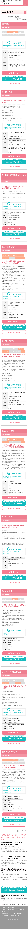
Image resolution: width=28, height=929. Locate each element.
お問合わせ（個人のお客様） (8, 907)
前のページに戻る (22, 904)
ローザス (17, 915)
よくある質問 (5, 915)
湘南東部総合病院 (8, 247)
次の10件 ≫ (24, 19)
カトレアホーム (8, 517)
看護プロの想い (5, 913)
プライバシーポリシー (7, 911)
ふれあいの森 (7, 591)
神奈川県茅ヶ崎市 (6, 27)
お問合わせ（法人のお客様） (8, 909)
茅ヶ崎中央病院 (8, 341)
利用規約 (20, 913)
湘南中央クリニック (10, 752)
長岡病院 (5, 24)
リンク (13, 913)
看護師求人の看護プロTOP (9, 904)
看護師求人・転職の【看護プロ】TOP (8, 7)
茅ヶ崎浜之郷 (7, 92)
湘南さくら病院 (8, 431)
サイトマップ (21, 909)
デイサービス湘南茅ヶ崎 (11, 672)
